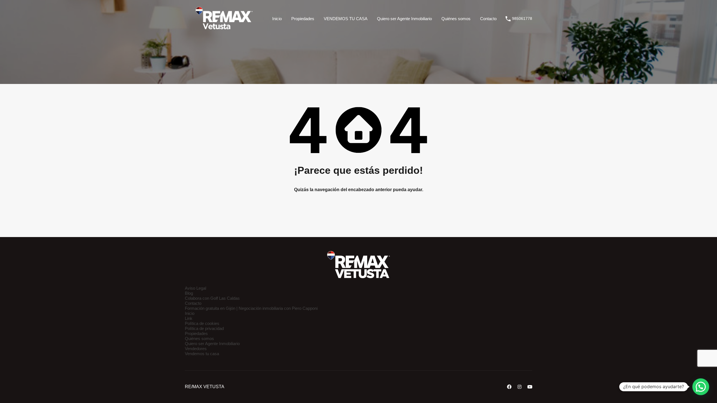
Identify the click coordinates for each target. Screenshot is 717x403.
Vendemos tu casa (202, 353)
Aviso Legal (195, 288)
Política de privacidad (204, 328)
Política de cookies (202, 323)
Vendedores (196, 348)
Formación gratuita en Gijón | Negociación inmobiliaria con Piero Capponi (251, 308)
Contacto (488, 18)
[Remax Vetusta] (224, 29)
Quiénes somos (456, 18)
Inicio (277, 18)
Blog (189, 293)
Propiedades (302, 18)
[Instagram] (519, 387)
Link (188, 318)
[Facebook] (509, 387)
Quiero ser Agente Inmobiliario (404, 18)
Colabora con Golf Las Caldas (212, 298)
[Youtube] (530, 387)
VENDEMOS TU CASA (345, 18)
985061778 (522, 18)
